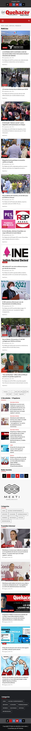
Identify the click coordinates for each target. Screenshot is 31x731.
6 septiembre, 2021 (7, 58)
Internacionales (22, 514)
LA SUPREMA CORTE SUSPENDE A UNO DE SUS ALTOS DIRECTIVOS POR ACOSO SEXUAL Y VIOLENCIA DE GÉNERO (15, 54)
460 (10, 394)
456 (21, 392)
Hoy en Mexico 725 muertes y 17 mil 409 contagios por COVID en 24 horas (13, 340)
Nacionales (12, 402)
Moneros (12, 455)
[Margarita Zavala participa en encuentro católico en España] (15, 148)
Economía (12, 514)
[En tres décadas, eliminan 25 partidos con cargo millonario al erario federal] (15, 219)
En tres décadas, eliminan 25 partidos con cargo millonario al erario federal (14, 232)
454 (16, 392)
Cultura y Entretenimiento (15, 510)
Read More (4, 64)
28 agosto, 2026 (7, 557)
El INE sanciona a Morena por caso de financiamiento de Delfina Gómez (12, 303)
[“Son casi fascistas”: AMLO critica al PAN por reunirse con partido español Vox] (15, 363)
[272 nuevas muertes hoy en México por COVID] (15, 77)
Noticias (5, 47)
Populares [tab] (16, 398)
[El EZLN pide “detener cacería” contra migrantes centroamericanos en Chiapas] (15, 111)
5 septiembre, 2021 (7, 127)
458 (27, 392)
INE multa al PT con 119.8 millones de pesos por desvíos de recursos (14, 267)
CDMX (11, 445)
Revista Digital (6, 521)
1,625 (16, 394)
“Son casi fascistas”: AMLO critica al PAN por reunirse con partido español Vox (14, 375)
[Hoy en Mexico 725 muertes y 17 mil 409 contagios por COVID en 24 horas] (15, 327)
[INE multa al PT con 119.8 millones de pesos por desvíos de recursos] (15, 254)
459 (7, 394)
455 (19, 392)
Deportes (4, 514)
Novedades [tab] (6, 398)
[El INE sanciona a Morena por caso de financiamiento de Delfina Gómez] (15, 290)
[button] (2, 21)
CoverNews (11, 728)
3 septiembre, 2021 (7, 379)
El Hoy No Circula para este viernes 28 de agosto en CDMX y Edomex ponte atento (17, 449)
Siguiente (21, 394)
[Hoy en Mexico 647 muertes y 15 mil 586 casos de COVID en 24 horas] (15, 183)
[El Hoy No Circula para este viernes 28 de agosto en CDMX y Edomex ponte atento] (5, 448)
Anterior (6, 392)
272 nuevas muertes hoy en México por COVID (15, 89)
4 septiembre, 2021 (7, 235)
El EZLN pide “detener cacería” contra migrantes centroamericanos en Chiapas (13, 124)
